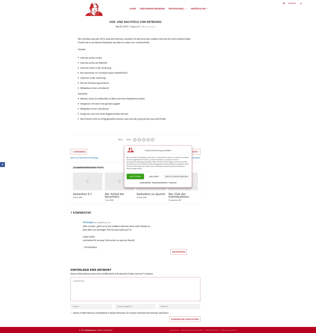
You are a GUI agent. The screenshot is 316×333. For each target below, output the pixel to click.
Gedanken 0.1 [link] (82, 194)
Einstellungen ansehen (176, 176)
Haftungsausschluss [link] (228, 330)
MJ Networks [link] (90, 330)
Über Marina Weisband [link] (152, 9)
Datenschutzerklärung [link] (160, 182)
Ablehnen (154, 176)
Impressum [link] (173, 182)
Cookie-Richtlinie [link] (145, 182)
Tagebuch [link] (134, 26)
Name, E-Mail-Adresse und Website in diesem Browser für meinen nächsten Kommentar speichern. (121, 312)
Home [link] (133, 9)
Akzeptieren (135, 176)
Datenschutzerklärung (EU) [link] (192, 330)
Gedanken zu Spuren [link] (151, 194)
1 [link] (142, 26)
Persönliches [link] (198, 9)
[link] (284, 3)
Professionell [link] (176, 9)
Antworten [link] (178, 251)
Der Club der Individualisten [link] (178, 195)
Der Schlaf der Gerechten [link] (114, 195)
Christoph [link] (88, 222)
